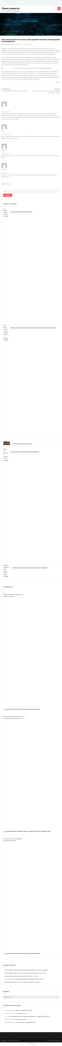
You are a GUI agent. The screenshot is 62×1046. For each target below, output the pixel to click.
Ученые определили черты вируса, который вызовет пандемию (30, 567)
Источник (58, 82)
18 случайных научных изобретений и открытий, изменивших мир (22, 953)
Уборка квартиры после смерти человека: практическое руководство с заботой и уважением (26, 970)
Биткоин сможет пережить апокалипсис (21, 211)
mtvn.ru (33, 1043)
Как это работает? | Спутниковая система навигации (25, 451)
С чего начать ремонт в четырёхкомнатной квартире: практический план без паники (24, 979)
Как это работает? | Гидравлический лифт (26, 1022)
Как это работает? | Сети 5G (19, 1019)
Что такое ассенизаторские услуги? (22, 443)
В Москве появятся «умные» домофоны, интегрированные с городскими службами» (33, 327)
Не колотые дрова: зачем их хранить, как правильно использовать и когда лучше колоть (25, 973)
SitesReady (12, 44)
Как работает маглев (22, 1013)
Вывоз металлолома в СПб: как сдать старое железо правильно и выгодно (22, 982)
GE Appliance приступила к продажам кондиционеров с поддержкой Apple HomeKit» (30, 1016)
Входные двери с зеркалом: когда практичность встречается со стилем (21, 976)
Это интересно (29, 44)
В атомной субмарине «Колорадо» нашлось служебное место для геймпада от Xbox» (28, 831)
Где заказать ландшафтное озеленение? (23, 1010)
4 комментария (20, 44)
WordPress (58, 1040)
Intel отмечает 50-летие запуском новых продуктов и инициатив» (22, 709)
